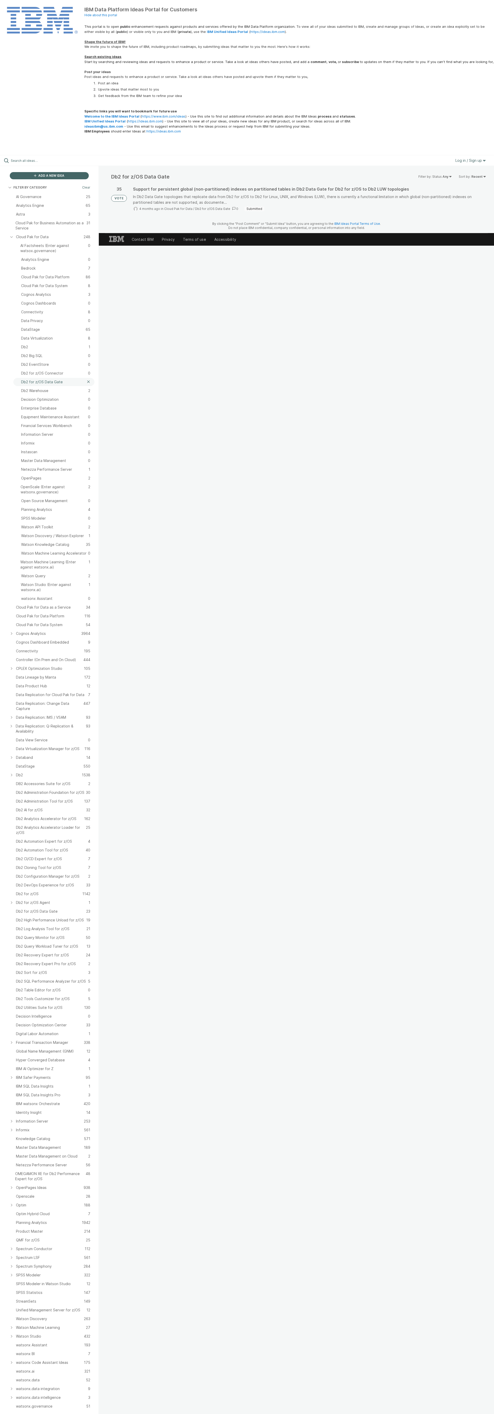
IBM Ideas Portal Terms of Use (357, 224)
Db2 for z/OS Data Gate (212, 209)
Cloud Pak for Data (178, 209)
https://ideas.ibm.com (267, 32)
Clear (86, 187)
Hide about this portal (100, 15)
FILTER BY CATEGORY (30, 187)
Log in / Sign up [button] (469, 160)
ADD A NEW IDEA (51, 175)
